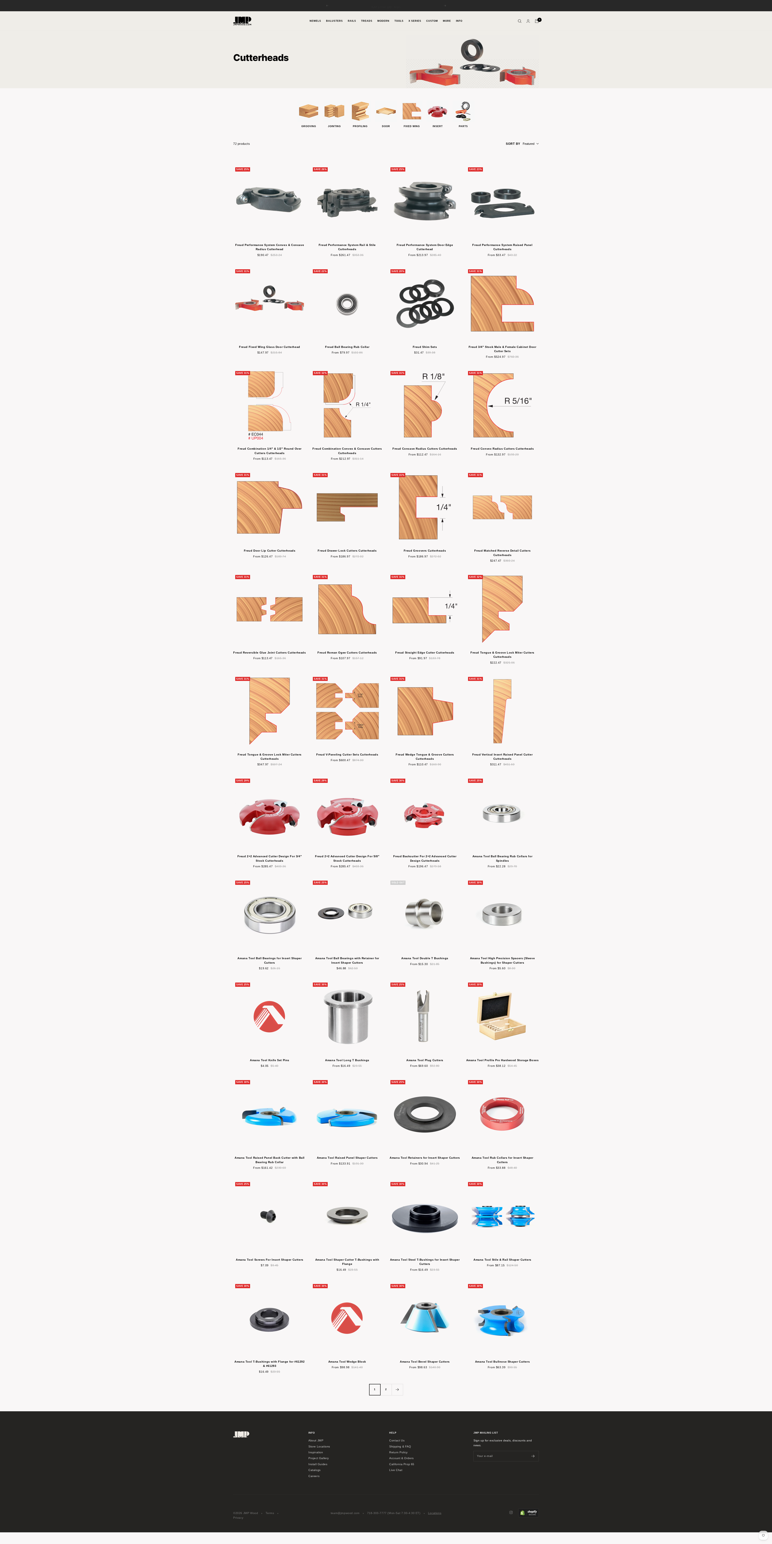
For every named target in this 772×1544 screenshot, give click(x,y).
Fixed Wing (412, 126)
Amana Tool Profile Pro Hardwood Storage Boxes (502, 1060)
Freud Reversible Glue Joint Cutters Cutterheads (269, 652)
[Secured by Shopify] (528, 1510)
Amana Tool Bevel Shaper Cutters (425, 1361)
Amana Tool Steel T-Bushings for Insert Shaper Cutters (425, 1261)
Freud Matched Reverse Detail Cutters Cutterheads (502, 552)
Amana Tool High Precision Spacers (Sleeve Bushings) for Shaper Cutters (502, 960)
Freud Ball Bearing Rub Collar (347, 346)
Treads (366, 21)
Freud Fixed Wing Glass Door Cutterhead (269, 346)
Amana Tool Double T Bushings (424, 958)
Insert (438, 126)
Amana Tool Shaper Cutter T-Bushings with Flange (347, 1261)
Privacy (238, 1517)
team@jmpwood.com (345, 1513)
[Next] (397, 1389)
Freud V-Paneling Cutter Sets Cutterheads (347, 754)
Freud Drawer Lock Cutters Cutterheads (347, 550)
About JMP (315, 1440)
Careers (313, 1476)
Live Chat (395, 1470)
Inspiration (315, 1452)
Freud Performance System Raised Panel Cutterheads (502, 247)
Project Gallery (318, 1458)
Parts (463, 126)
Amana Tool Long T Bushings (347, 1060)
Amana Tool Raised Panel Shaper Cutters (347, 1157)
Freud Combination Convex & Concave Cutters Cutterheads (347, 450)
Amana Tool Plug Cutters (424, 1060)
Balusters (334, 21)
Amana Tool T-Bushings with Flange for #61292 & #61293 (269, 1363)
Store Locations (319, 1446)
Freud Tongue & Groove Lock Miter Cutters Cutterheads (502, 654)
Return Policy (398, 1452)
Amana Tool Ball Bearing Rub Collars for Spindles (502, 858)
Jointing (334, 126)
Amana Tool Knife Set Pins (269, 1060)
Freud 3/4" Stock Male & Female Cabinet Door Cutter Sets (502, 349)
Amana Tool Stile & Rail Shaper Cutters (502, 1259)
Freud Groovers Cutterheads (425, 550)
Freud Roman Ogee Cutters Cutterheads (347, 652)
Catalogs (314, 1470)
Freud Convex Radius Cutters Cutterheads (502, 448)
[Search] (520, 21)
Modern (383, 21)
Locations (434, 1513)
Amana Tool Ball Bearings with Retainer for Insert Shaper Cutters (347, 960)
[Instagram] (511, 1512)
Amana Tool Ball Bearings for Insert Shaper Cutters (269, 960)
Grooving (308, 126)
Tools (398, 21)
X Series (415, 21)
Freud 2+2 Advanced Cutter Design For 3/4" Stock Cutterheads (269, 858)
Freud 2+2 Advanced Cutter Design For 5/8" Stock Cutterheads (347, 858)
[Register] (533, 1456)
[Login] (528, 21)
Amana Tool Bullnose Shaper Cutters (502, 1361)
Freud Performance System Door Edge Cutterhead (425, 247)
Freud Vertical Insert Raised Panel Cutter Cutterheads (502, 756)
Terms (270, 1513)
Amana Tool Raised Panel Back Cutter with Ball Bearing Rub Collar (270, 1160)
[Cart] (537, 21)
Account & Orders (401, 1458)
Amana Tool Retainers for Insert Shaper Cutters (425, 1157)
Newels (315, 21)
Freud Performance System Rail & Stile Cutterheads (347, 247)
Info (459, 21)
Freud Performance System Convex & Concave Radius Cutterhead (269, 247)
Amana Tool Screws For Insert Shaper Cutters (269, 1259)
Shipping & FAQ (400, 1446)
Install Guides (317, 1464)
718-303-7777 (377, 1513)
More (406, 5)
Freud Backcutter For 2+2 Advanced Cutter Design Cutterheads (425, 858)
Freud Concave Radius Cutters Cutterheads (424, 448)
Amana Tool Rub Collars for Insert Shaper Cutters (502, 1160)
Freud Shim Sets (425, 346)
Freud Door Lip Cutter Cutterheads (270, 550)
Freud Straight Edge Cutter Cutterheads (424, 652)
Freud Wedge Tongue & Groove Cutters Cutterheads (425, 756)
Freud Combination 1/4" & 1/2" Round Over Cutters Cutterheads (270, 450)
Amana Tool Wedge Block (347, 1361)
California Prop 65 (401, 1464)
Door (386, 126)
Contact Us (396, 1440)
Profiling (360, 126)
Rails (352, 21)
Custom (432, 21)
